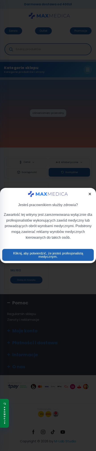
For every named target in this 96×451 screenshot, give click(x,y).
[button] (90, 194)
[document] (48, 225)
